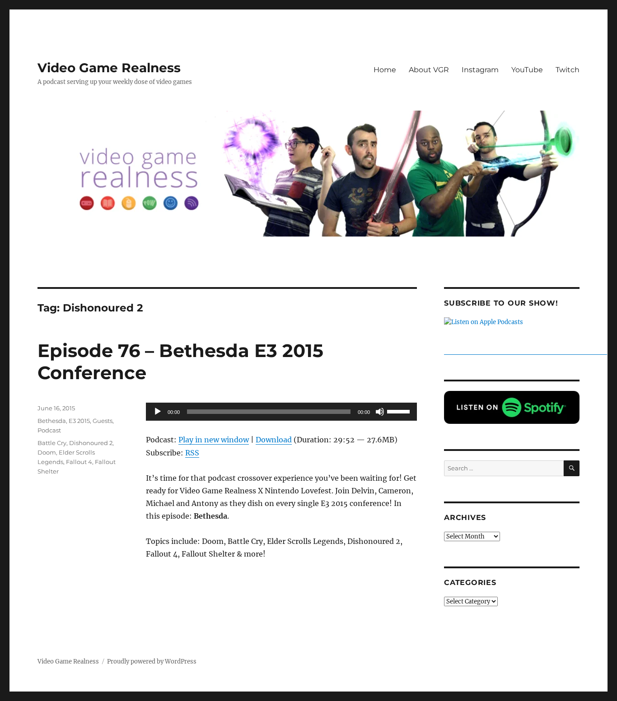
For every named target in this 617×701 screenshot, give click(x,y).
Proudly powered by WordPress (151, 661)
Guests (102, 420)
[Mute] (379, 411)
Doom (46, 452)
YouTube (527, 69)
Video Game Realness (109, 67)
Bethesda (51, 420)
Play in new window (213, 439)
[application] (281, 412)
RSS (192, 452)
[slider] (399, 411)
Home (385, 69)
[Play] (157, 411)
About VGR (429, 69)
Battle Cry (51, 442)
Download (274, 439)
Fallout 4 (79, 461)
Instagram (480, 69)
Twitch (568, 69)
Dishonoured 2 (90, 442)
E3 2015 (79, 420)
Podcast (49, 430)
